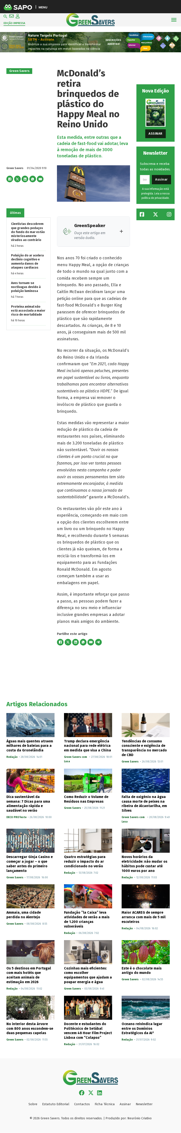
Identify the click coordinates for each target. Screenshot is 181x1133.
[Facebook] (9, 179)
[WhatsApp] (32, 179)
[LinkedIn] (25, 179)
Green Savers (19, 71)
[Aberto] (173, 19)
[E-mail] (40, 179)
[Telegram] (98, 642)
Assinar (155, 134)
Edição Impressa (14, 23)
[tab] (15, 213)
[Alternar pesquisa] (5, 16)
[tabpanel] (28, 274)
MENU (43, 7)
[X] (17, 179)
